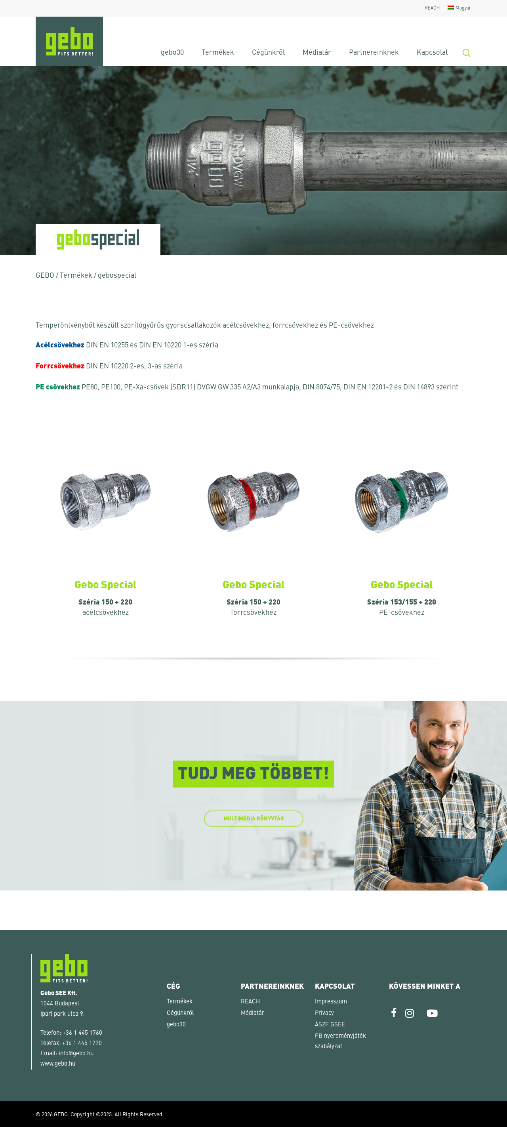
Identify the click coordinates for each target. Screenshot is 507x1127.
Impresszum (331, 1002)
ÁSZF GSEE (330, 1025)
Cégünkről (180, 1013)
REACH (250, 1002)
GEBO (45, 275)
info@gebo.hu (76, 1054)
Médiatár (252, 1013)
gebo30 (176, 1025)
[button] (17, 1109)
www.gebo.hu (57, 1064)
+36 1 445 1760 (82, 1033)
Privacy (324, 1013)
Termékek (76, 275)
